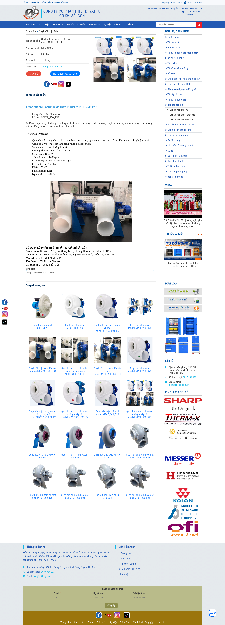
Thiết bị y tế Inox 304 (178, 84)
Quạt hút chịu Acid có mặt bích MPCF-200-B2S (42, 496)
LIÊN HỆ (33, 73)
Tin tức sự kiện (174, 233)
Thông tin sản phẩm (51, 66)
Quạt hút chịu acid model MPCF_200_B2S (140, 326)
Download (94, 24)
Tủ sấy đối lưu (174, 94)
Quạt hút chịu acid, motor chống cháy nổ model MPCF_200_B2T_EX (74, 371)
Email (57, 593)
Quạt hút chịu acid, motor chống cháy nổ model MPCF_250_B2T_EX (42, 414)
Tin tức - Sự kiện (129, 563)
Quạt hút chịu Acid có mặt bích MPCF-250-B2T (140, 496)
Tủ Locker (172, 63)
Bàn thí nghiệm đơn (179, 110)
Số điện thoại (139, 593)
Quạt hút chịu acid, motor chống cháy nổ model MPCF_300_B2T (139, 414)
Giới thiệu (44, 24)
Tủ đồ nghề (173, 37)
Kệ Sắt (170, 150)
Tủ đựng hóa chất (176, 99)
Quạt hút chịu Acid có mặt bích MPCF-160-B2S (140, 456)
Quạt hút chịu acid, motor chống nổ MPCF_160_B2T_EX (107, 328)
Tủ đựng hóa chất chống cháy (183, 52)
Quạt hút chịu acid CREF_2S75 (42, 326)
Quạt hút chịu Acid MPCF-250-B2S (107, 496)
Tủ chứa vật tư (175, 42)
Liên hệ (131, 24)
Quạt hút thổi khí (176, 161)
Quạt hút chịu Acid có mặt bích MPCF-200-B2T (75, 496)
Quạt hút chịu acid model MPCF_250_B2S (140, 370)
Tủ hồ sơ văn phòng (177, 68)
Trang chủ (30, 24)
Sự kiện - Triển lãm (119, 622)
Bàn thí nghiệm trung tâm (181, 119)
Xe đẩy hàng (174, 140)
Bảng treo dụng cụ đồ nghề (181, 89)
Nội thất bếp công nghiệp (180, 145)
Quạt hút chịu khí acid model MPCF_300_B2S (107, 413)
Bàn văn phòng (175, 176)
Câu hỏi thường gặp (131, 569)
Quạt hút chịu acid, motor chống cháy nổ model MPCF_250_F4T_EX (74, 414)
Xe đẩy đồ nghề (175, 58)
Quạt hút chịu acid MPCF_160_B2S (74, 326)
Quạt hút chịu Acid (48, 31)
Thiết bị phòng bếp (177, 171)
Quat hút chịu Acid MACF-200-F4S (42, 456)
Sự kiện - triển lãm (114, 24)
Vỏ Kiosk (172, 73)
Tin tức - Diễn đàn (76, 24)
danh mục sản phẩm (177, 31)
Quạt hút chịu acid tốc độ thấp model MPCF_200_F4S (42, 370)
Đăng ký (111, 605)
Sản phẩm (58, 24)
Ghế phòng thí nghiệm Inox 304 (184, 78)
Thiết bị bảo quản (176, 166)
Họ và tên (99, 593)
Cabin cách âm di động (179, 129)
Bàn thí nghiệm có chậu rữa (182, 115)
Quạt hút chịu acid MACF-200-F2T (107, 456)
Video (168, 185)
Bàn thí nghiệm (175, 104)
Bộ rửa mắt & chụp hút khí (181, 124)
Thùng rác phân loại (178, 135)
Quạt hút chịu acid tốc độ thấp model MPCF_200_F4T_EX (107, 371)
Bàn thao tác (174, 47)
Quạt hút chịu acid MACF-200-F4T (74, 456)
